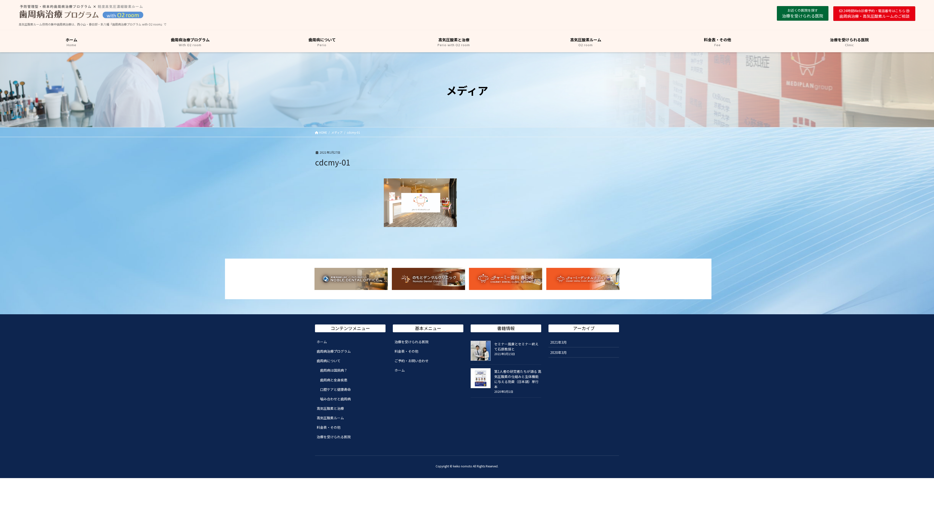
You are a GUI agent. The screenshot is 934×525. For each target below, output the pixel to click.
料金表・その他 (329, 427)
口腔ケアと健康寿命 (335, 389)
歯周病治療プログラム (334, 351)
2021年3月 (558, 342)
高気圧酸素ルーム (330, 417)
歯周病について (329, 360)
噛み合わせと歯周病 (335, 398)
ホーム (322, 341)
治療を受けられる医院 (334, 436)
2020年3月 (558, 352)
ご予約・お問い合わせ (412, 360)
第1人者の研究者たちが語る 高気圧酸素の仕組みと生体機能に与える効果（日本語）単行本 (517, 379)
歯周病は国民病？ (333, 370)
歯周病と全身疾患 (333, 379)
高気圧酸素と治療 (330, 408)
